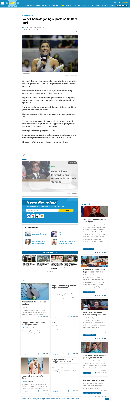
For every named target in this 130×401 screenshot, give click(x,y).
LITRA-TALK (99, 5)
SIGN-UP (66, 210)
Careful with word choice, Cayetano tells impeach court (94, 314)
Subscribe (125, 2)
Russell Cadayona (27, 327)
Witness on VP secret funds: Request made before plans (94, 271)
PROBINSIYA (46, 5)
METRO (38, 5)
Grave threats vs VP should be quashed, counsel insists (94, 357)
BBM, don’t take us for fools (94, 380)
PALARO (61, 5)
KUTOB (106, 5)
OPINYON (54, 5)
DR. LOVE (91, 5)
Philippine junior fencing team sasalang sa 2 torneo (33, 324)
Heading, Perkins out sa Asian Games (33, 377)
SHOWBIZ (68, 5)
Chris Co (25, 27)
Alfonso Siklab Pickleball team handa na (34, 303)
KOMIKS (112, 5)
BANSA (32, 5)
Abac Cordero (56, 325)
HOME (27, 5)
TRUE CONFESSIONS (79, 5)
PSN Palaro (27, 15)
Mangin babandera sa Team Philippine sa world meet (62, 361)
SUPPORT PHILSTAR (122, 5)
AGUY (54, 323)
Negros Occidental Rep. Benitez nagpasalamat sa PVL (64, 287)
